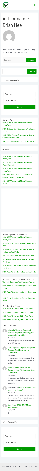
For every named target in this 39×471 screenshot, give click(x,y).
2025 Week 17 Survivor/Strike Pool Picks (17, 312)
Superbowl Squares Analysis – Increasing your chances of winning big (21, 332)
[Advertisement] (19, 209)
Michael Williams (14, 330)
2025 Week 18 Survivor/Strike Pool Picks (17, 309)
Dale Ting (11, 348)
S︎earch (32, 71)
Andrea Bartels (13, 368)
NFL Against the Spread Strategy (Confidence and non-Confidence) (21, 350)
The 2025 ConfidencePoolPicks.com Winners (18, 141)
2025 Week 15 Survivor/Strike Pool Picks (17, 320)
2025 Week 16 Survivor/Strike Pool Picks (17, 316)
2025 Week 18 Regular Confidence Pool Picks (19, 272)
